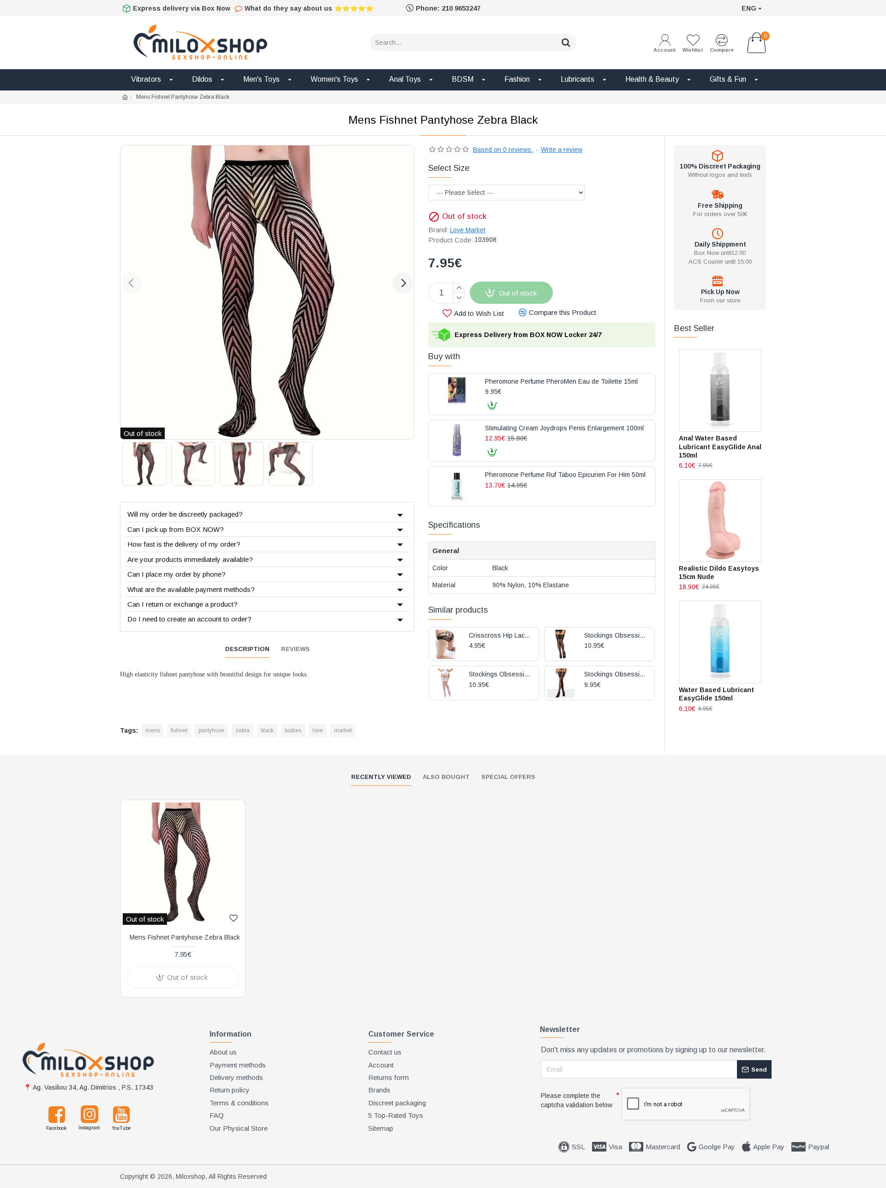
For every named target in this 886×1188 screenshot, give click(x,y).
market (343, 730)
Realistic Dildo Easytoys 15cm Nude (719, 572)
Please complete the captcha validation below (576, 1100)
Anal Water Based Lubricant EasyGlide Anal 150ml (720, 446)
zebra (242, 730)
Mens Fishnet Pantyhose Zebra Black (185, 937)
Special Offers (508, 776)
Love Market (467, 230)
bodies (293, 730)
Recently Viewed (381, 776)
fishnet (179, 730)
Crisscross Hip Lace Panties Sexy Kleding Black (500, 635)
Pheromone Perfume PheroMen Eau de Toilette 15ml (561, 381)
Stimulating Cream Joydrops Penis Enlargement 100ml (564, 428)
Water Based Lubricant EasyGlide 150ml (716, 694)
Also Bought (446, 776)
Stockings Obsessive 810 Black (615, 635)
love (317, 730)
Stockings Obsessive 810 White (500, 674)
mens (152, 730)
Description (247, 648)
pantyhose (211, 730)
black (267, 730)
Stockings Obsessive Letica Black (615, 674)
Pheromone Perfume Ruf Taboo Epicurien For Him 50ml (565, 474)
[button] (131, 282)
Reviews (295, 648)
